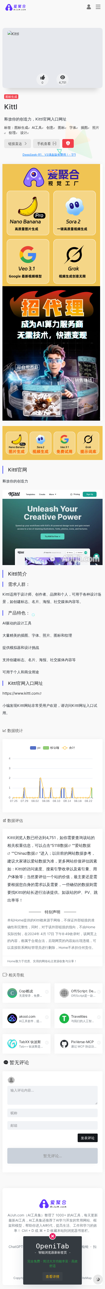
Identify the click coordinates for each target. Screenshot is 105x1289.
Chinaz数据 (24, 853)
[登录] (88, 7)
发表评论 (87, 1138)
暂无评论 (19, 1062)
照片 (95, 127)
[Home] (15, 7)
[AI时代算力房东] (51, 352)
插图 (84, 127)
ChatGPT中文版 (21, 1247)
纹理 (12, 133)
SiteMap (86, 1278)
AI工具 (37, 127)
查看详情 (52, 1276)
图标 (61, 127)
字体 (72, 127)
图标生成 (11, 96)
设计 (23, 133)
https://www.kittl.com (20, 693)
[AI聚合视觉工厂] (51, 224)
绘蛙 (85, 1247)
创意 (49, 127)
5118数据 (60, 845)
